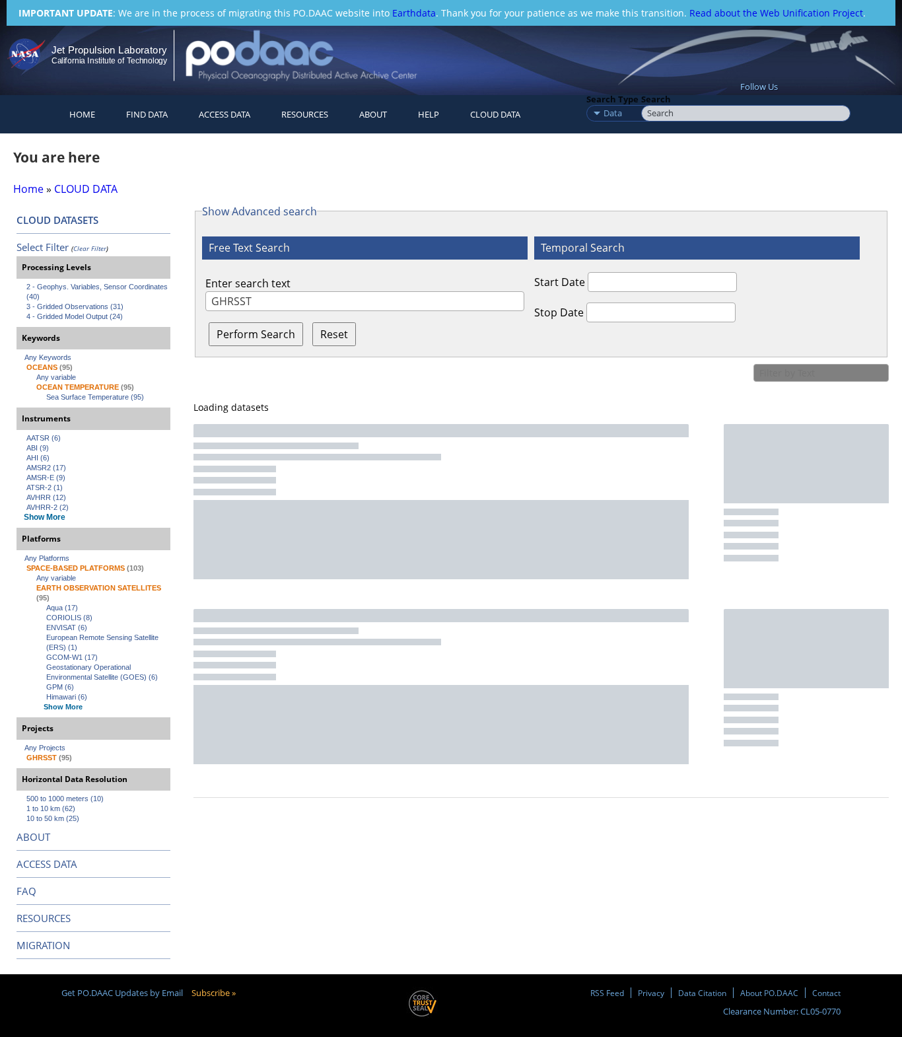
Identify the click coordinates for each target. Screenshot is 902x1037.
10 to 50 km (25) (52, 818)
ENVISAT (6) (66, 627)
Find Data (147, 114)
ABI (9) (37, 448)
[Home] (313, 55)
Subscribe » (213, 993)
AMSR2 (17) (46, 468)
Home (82, 114)
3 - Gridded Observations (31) (74, 306)
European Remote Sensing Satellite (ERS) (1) (103, 642)
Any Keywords (47, 357)
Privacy (651, 992)
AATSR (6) (43, 438)
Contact (826, 992)
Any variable (56, 377)
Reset (334, 334)
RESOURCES (304, 114)
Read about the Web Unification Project (776, 13)
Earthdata (414, 13)
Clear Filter (89, 248)
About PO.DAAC (769, 992)
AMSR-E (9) (45, 478)
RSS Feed (607, 992)
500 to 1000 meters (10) (65, 799)
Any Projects (44, 748)
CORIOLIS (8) (69, 618)
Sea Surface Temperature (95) (95, 397)
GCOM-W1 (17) (72, 657)
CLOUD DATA (495, 114)
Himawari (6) (66, 697)
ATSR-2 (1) (44, 487)
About (373, 114)
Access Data (224, 114)
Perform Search (256, 334)
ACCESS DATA (47, 864)
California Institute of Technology (109, 60)
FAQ (26, 891)
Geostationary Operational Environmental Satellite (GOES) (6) (102, 672)
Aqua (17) (62, 608)
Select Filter (43, 247)
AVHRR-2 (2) (47, 507)
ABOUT (33, 836)
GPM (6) (60, 687)
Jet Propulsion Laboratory (109, 49)
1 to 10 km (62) (50, 808)
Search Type (612, 99)
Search (656, 99)
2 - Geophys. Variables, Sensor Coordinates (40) (98, 292)
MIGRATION (43, 945)
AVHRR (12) (46, 497)
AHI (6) (38, 458)
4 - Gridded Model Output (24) (74, 316)
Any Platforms (46, 558)
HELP (428, 114)
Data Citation (702, 992)
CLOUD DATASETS (57, 220)
